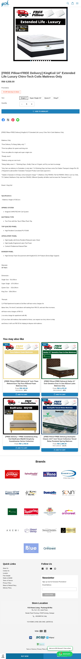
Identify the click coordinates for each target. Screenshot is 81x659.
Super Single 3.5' (35, 98)
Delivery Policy (7, 588)
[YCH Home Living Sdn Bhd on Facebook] (42, 569)
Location (5, 573)
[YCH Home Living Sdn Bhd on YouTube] (51, 569)
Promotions (5, 88)
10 (48, 60)
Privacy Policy (7, 583)
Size (2, 98)
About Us (5, 568)
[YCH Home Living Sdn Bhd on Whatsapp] (55, 569)
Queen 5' (47, 98)
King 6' (56, 98)
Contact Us (6, 570)
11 (50, 60)
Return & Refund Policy (9, 585)
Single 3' (24, 98)
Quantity (4, 103)
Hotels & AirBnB (7, 578)
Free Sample (6, 575)
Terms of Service (8, 580)
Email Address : (47, 585)
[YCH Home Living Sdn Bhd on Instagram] (46, 569)
